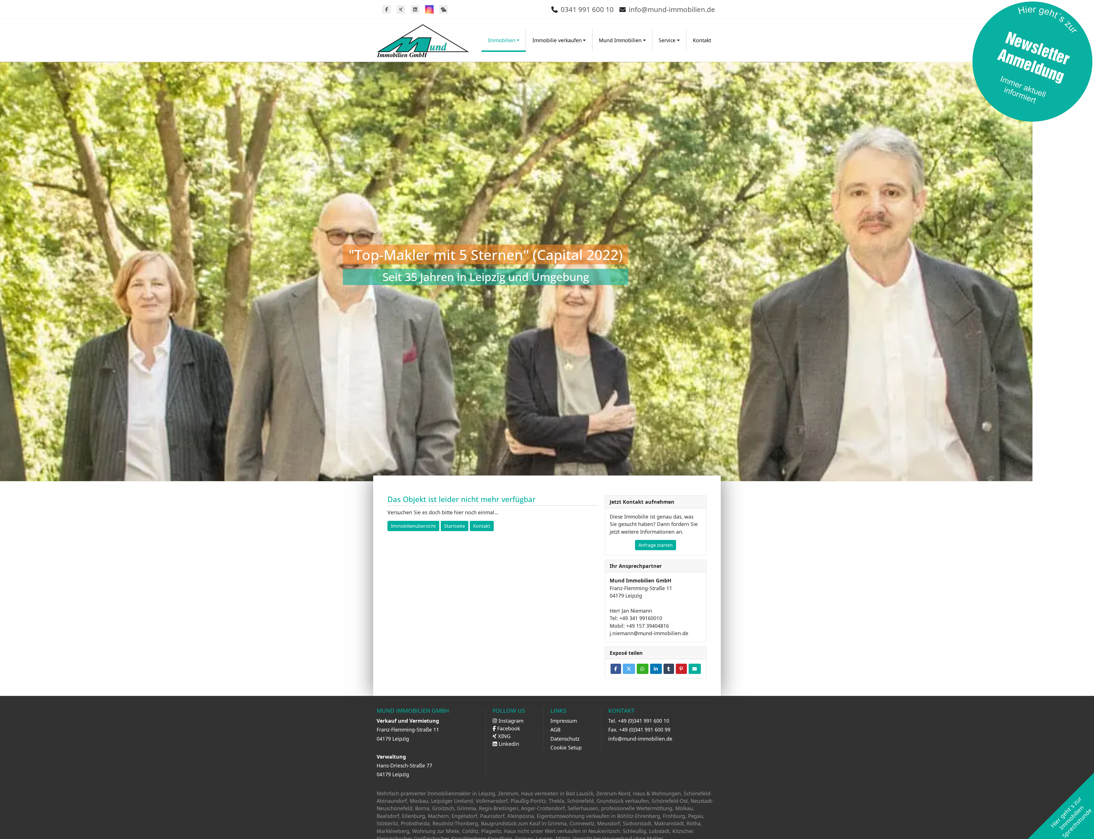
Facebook (508, 728)
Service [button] (667, 40)
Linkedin (508, 743)
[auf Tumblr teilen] (669, 669)
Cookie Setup (566, 747)
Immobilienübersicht (413, 526)
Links (558, 710)
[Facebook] (386, 9)
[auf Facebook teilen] (616, 669)
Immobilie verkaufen (557, 40)
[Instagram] (429, 9)
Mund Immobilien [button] (620, 40)
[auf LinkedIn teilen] (656, 669)
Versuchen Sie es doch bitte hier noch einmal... (443, 512)
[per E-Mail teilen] (695, 669)
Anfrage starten (655, 545)
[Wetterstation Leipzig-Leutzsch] (443, 9)
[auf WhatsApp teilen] (642, 669)
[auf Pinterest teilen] (681, 669)
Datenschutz (564, 738)
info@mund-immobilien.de (672, 9)
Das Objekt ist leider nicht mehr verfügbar (461, 499)
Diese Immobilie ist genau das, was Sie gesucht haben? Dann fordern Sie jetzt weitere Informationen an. (654, 524)
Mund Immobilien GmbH (413, 710)
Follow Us (509, 710)
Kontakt (702, 40)
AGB (555, 729)
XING (504, 736)
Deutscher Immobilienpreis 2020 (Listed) (547, 254)
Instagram (510, 720)
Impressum (563, 720)
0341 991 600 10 (587, 9)
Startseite (454, 526)
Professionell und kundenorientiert (547, 276)
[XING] (401, 9)
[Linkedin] (415, 9)
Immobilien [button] (501, 40)
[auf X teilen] (629, 669)
